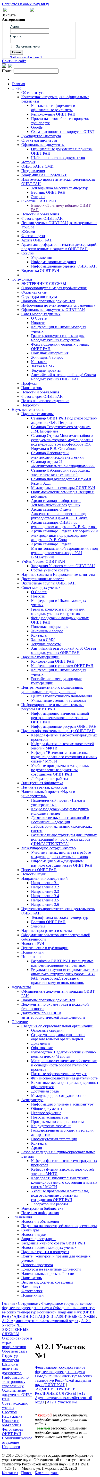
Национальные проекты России (47, 1273)
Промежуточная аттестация (54, 1139)
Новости (38, 323)
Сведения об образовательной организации (57, 1026)
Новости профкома (37, 1265)
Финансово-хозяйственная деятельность (64, 1078)
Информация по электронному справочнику (58, 305)
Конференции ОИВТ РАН (53, 661)
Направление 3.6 (45, 904)
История (28, 162)
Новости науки (33, 874)
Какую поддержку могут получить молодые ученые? (60, 811)
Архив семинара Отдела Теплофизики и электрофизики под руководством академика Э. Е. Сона (64, 535)
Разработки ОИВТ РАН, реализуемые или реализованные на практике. (62, 963)
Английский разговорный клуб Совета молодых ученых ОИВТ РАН (63, 377)
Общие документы (46, 1108)
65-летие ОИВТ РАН (38, 201)
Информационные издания (53, 262)
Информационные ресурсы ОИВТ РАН (64, 726)
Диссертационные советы (42, 579)
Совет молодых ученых (40, 314)
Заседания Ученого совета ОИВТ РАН (63, 566)
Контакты (39, 362)
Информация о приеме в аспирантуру (62, 1104)
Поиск (26, 1473)
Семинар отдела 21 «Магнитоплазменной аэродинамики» (63, 464)
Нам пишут (30, 1287)
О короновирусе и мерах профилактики (54, 288)
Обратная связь (34, 292)
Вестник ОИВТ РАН (48, 192)
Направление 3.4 (45, 896)
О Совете (39, 318)
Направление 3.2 (45, 887)
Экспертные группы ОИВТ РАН (48, 583)
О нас (16, 88)
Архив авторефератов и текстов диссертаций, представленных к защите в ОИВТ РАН (59, 246)
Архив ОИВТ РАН (37, 240)
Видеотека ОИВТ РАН (40, 270)
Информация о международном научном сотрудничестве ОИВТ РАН (61, 863)
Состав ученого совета (50, 570)
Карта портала (46, 1473)
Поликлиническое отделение (45, 401)
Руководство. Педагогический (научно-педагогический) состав (63, 1054)
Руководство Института (41, 136)
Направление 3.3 (45, 891)
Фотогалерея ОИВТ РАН (42, 218)
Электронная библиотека (42, 783)
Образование (42, 1048)
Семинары (30, 1230)
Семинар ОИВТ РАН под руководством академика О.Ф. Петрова (64, 420)
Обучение (20, 1022)
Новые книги (32, 952)
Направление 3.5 (45, 900)
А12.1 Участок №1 (62, 1402)
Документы (21, 987)
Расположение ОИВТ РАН (53, 114)
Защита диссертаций (38, 1239)
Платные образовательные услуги (59, 1074)
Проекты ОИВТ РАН (39, 870)
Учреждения (41, 257)
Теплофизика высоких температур (59, 188)
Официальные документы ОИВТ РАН (53, 310)
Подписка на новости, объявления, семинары (59, 1226)
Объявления (22, 1217)
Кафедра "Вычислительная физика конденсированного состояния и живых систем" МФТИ (64, 756)
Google (36, 127)
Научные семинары (37, 414)
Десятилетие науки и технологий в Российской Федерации (60, 820)
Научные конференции (40, 657)
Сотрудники (22, 279)
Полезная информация (49, 353)
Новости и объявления (40, 214)
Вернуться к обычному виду (25, 4)
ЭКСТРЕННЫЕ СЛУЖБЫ (43, 284)
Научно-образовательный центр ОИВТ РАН (58, 731)
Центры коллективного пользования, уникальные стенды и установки (52, 689)
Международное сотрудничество (48, 848)
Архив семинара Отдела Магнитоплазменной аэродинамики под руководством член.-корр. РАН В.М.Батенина (64, 550)
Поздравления (33, 171)
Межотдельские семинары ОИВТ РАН (63, 488)
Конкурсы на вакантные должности (51, 1269)
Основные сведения (47, 1030)
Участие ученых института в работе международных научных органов (61, 854)
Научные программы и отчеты (46, 930)
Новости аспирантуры (49, 1117)
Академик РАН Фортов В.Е (44, 175)
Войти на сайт (14, 61)
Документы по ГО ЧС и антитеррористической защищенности (53, 1015)
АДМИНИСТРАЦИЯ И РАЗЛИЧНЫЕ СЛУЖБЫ (54, 1316)
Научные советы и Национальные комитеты (58, 574)
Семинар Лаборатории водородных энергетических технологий (60, 472)
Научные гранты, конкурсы (44, 787)
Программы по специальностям (57, 1122)
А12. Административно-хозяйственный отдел (40, 1321)
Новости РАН (32, 943)
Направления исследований (44, 878)
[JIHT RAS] (10, 66)
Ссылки (27, 253)
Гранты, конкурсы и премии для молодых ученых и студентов (57, 338)
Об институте (32, 92)
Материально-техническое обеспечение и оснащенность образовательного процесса (64, 1065)
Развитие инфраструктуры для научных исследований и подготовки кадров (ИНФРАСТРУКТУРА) (64, 839)
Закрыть (9, 15)
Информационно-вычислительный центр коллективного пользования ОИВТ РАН (60, 717)
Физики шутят (33, 236)
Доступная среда (45, 1091)
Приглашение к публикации (44, 948)
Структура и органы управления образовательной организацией (58, 1037)
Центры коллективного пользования (61, 696)
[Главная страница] (32, 10)
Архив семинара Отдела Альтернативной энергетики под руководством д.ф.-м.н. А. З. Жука (59, 513)
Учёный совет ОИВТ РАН (43, 561)
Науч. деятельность (27, 409)
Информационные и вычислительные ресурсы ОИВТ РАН (52, 707)
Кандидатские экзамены (51, 1126)
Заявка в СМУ (43, 366)
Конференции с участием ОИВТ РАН (62, 666)
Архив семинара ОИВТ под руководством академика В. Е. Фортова (64, 524)
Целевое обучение (46, 1113)
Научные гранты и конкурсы (45, 1252)
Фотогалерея (31, 1291)
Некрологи (30, 405)
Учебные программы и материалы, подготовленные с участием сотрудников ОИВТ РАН (60, 769)
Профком (29, 383)
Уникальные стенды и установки (58, 700)
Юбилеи (28, 231)
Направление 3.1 (45, 883)
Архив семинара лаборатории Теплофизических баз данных (56, 503)
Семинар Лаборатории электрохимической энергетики (57, 455)
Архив (36, 1148)
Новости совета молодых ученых (48, 1247)
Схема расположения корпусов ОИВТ (62, 132)
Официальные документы (43, 145)
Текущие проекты (46, 370)
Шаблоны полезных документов (58, 158)
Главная (18, 84)
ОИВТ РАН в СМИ (37, 166)
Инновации (31, 957)
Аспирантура (32, 1100)
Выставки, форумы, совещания (47, 1282)
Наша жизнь (31, 388)
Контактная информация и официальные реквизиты (53, 107)
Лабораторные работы (49, 778)
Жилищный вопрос (47, 357)
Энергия (38, 197)
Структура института (39, 140)
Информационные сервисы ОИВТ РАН (64, 266)
